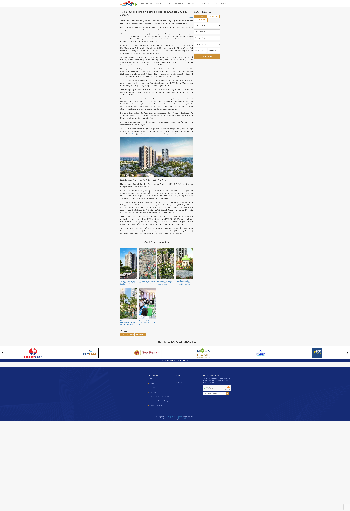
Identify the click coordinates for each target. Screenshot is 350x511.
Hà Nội (152, 383)
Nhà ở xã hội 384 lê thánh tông (159, 401)
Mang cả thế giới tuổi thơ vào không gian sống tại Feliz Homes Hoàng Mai (183, 282)
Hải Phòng (153, 392)
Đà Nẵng (152, 387)
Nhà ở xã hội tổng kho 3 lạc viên (159, 396)
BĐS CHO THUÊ (179, 3)
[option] (33, 353)
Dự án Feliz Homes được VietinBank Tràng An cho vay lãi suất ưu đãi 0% (165, 282)
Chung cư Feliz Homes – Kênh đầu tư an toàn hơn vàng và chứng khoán (127, 322)
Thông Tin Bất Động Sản (174, 417)
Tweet (191, 17)
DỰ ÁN (168, 3)
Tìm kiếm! (207, 57)
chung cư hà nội (140, 334)
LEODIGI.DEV (182, 419)
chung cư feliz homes (127, 334)
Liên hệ (223, 3)
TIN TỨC (215, 3)
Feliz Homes (153, 379)
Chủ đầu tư (205, 3)
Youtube (179, 382)
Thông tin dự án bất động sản (151, 3)
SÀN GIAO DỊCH (192, 3)
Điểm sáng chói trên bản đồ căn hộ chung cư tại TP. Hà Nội (147, 322)
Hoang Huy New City (156, 405)
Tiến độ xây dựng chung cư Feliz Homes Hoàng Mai (147, 282)
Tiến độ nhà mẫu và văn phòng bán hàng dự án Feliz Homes (128, 282)
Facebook (180, 379)
